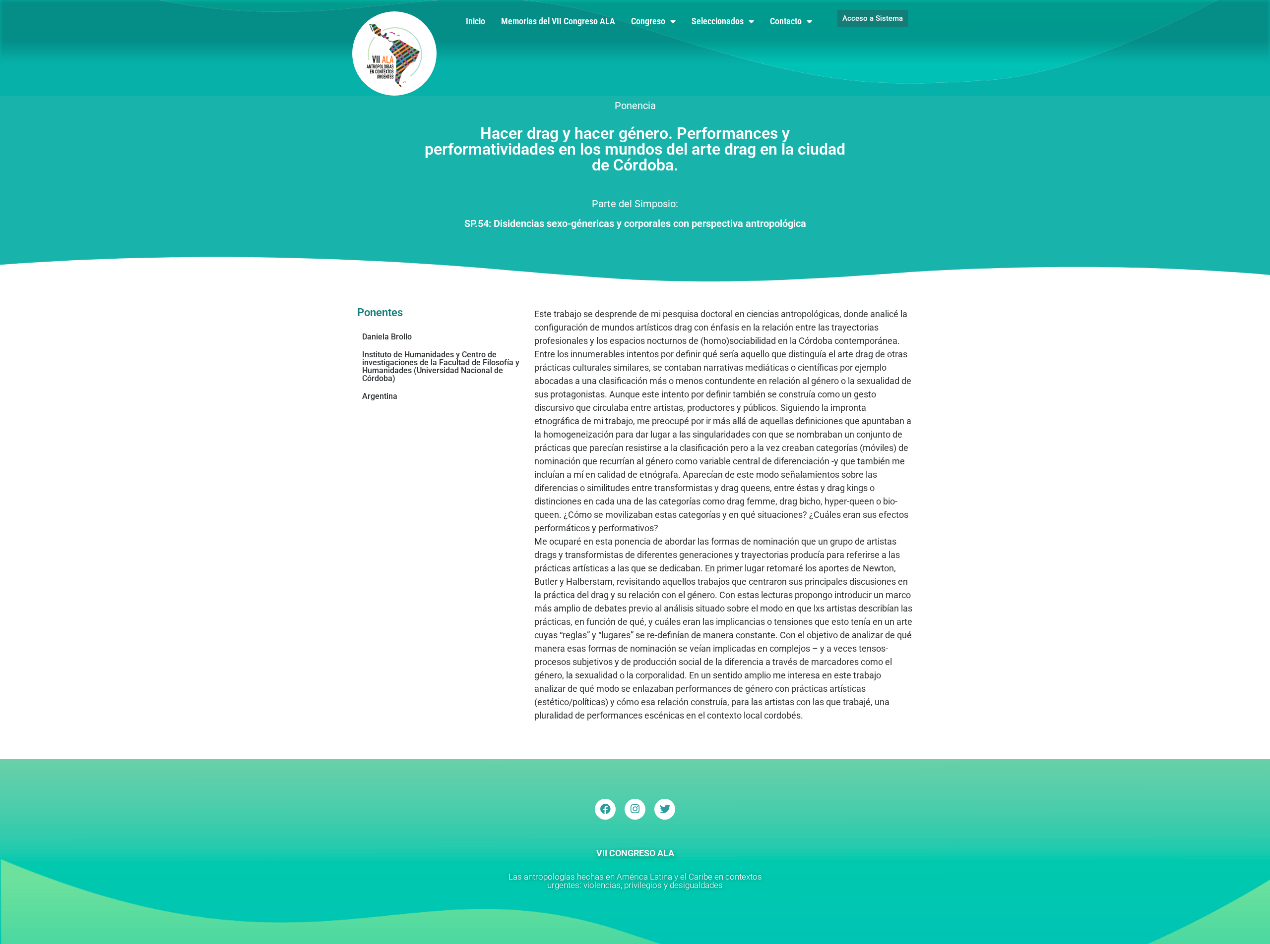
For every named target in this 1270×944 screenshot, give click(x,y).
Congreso (648, 21)
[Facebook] (605, 809)
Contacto (786, 21)
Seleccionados (718, 21)
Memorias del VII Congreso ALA (558, 21)
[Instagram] (635, 809)
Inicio (475, 21)
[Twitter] (664, 809)
